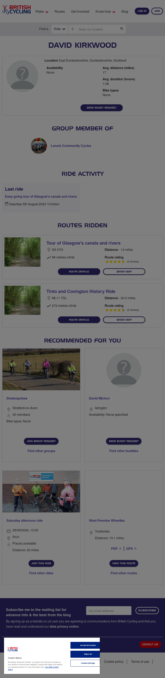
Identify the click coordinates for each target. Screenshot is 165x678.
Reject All (88, 654)
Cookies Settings (88, 663)
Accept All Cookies (88, 645)
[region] (52, 656)
